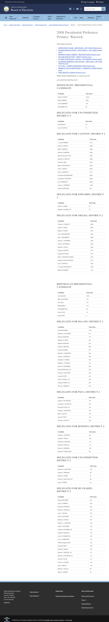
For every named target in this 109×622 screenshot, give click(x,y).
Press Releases (34, 596)
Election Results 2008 (41, 25)
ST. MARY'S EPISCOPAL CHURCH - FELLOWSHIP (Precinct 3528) (80, 59)
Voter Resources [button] (15, 17)
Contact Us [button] (100, 17)
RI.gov (83, 600)
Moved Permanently (27, 25)
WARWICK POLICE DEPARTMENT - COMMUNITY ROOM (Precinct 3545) (80, 69)
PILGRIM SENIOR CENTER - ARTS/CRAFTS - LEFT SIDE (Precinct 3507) (80, 51)
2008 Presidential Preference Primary (59, 25)
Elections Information (14, 25)
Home (5, 25)
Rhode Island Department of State (64, 596)
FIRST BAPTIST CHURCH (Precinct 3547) (72, 72)
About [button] (83, 17)
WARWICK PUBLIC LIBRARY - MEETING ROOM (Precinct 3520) (79, 54)
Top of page (69, 620)
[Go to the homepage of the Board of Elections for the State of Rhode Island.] (7, 9)
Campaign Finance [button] (40, 17)
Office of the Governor (87, 596)
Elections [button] (27, 17)
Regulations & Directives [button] (64, 17)
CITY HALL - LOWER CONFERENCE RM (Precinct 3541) (76, 66)
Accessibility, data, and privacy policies (53, 620)
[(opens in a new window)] (70, 9)
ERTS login (50, 17)
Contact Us (7, 602)
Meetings (91, 18)
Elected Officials (85, 604)
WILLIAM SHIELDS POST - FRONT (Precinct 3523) (75, 57)
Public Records (34, 592)
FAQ (75, 18)
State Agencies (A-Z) (86, 607)
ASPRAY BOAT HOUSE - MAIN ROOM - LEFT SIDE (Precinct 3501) (80, 48)
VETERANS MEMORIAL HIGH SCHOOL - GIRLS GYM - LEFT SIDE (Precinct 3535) (80, 62)
